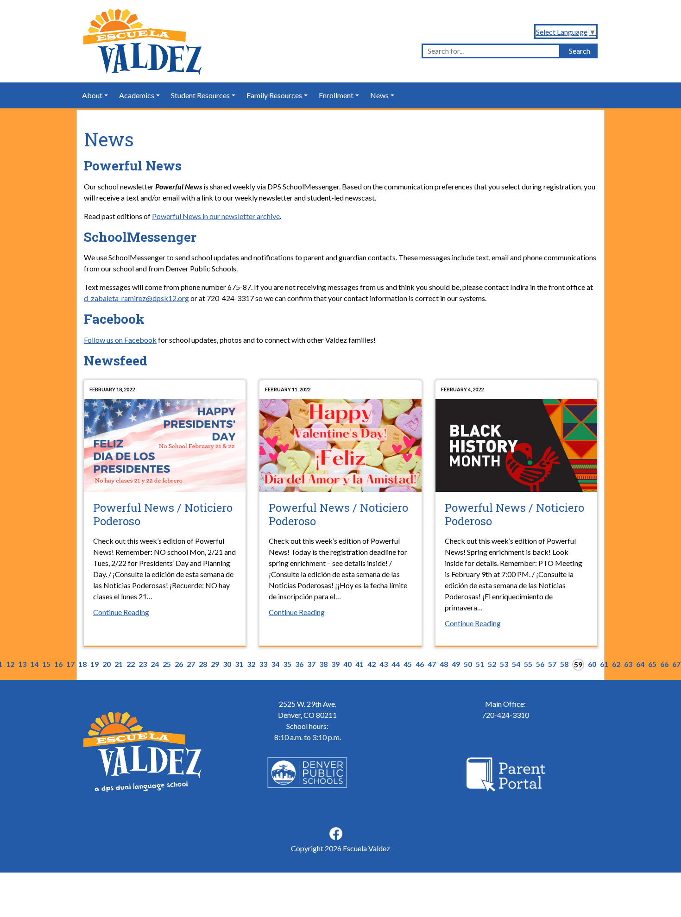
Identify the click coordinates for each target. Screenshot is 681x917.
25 (167, 663)
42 (371, 663)
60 (592, 663)
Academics (136, 95)
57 (552, 663)
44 (395, 663)
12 (10, 663)
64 (640, 663)
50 (468, 663)
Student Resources (200, 95)
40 (347, 663)
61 (604, 663)
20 (106, 663)
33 (263, 663)
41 (359, 663)
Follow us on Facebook (120, 339)
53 (504, 663)
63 (628, 663)
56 (540, 663)
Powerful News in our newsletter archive (216, 216)
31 (239, 663)
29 (215, 663)
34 (275, 663)
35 (287, 663)
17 (70, 663)
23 (143, 663)
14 (34, 663)
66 (664, 663)
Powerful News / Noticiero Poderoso (163, 514)
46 (420, 663)
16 (58, 663)
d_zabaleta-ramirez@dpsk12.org (136, 298)
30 (227, 663)
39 (335, 663)
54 (516, 663)
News (379, 95)
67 (676, 663)
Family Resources (274, 95)
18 (82, 663)
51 (480, 663)
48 (444, 663)
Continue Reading (121, 612)
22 (130, 663)
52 (492, 663)
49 (456, 663)
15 (46, 663)
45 (408, 663)
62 (616, 663)
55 (528, 663)
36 (299, 663)
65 (652, 663)
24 (155, 663)
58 (564, 663)
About (92, 95)
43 (383, 663)
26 (179, 663)
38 (323, 663)
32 (251, 663)
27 (191, 663)
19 (94, 663)
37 (311, 663)
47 (432, 663)
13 (22, 663)
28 (203, 663)
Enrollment (336, 95)
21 (118, 663)
